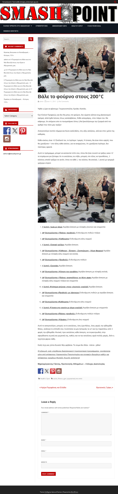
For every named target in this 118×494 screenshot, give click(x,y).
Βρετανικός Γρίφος (104, 387)
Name (43, 440)
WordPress (74, 492)
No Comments (64, 101)
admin (41, 101)
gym (64, 378)
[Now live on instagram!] (59, 371)
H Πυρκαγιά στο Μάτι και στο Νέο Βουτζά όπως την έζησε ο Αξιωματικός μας (17, 62)
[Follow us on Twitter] (46, 371)
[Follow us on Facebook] (40, 371)
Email (43, 451)
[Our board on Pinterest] (53, 371)
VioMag (47, 492)
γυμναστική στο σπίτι (74, 378)
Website (44, 462)
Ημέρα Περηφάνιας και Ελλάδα (53, 387)
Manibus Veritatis (10, 31)
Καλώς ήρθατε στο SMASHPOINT (16, 26)
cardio (55, 378)
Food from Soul (94, 26)
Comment (45, 412)
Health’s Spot (77, 26)
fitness (60, 378)
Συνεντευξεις (42, 26)
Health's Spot (45, 378)
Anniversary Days (59, 26)
